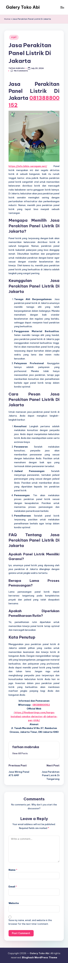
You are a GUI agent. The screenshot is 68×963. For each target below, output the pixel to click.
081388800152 (41, 704)
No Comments (21, 71)
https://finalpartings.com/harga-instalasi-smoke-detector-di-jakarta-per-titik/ (34, 716)
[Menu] (62, 7)
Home (7, 19)
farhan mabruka (25, 747)
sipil (14, 37)
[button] (20, 753)
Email (13, 886)
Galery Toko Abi (23, 7)
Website (14, 903)
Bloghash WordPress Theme (39, 957)
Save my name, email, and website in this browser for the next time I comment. (30, 922)
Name (13, 869)
